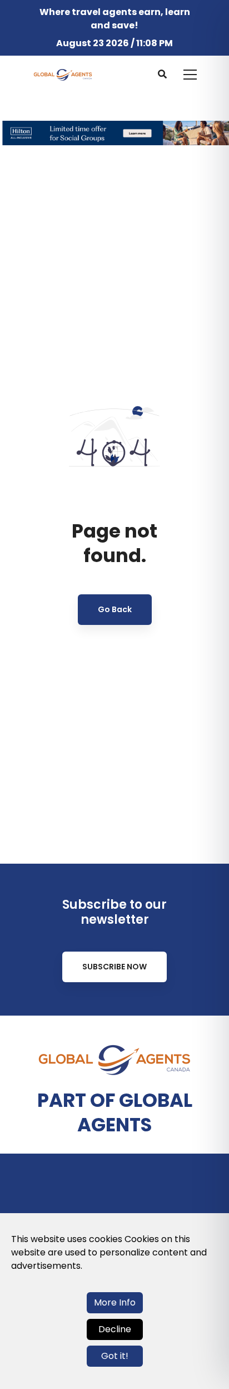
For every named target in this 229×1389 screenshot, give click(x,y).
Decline (114, 1329)
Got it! (114, 1355)
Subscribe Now (114, 966)
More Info (115, 1302)
